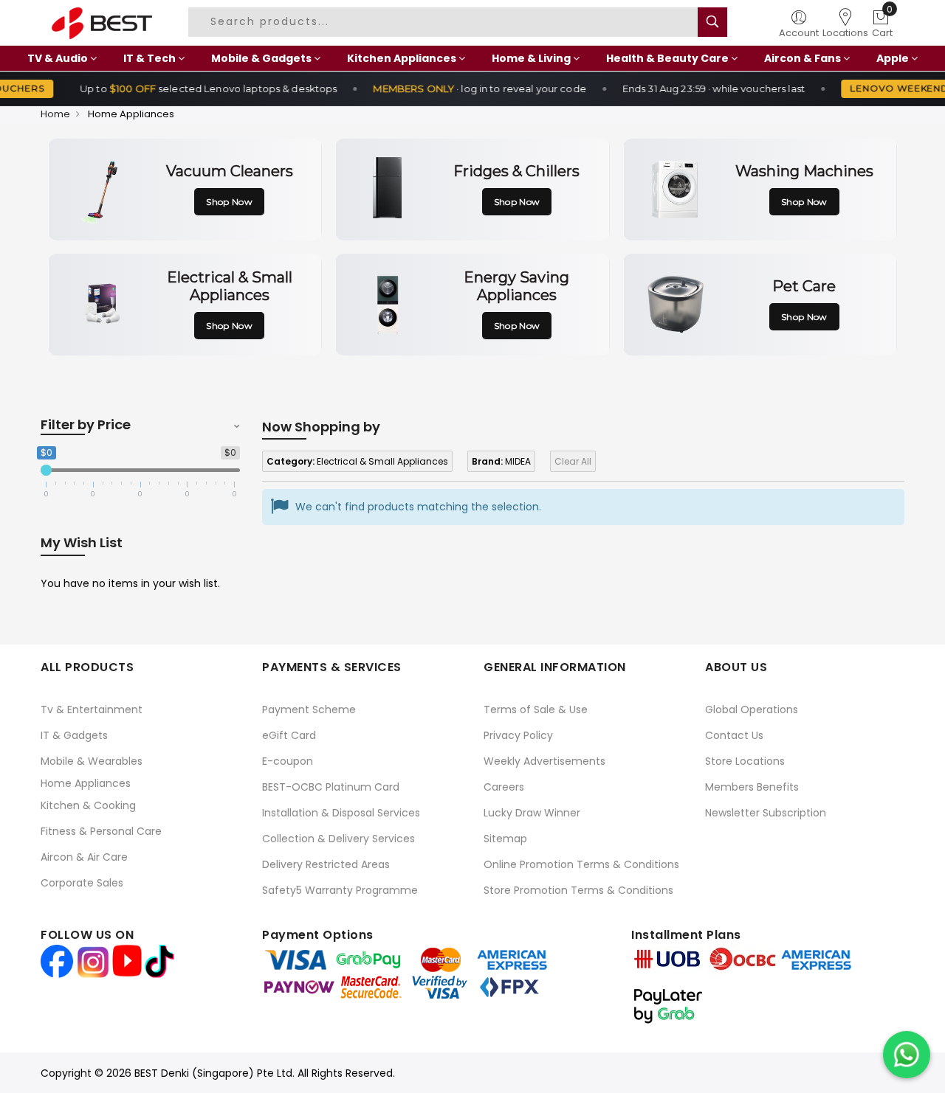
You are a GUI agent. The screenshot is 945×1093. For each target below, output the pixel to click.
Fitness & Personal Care (101, 831)
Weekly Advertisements (544, 761)
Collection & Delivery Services (338, 838)
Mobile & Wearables (91, 761)
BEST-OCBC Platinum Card (330, 787)
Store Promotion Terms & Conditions (578, 890)
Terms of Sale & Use (536, 709)
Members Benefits (752, 787)
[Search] (712, 22)
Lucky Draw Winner (532, 812)
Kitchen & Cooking (88, 805)
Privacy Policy (518, 735)
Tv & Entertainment (91, 709)
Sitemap (505, 838)
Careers (504, 787)
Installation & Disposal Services (341, 812)
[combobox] (449, 22)
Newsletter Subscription (765, 812)
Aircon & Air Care (84, 857)
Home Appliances (86, 783)
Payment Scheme (309, 709)
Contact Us (734, 735)
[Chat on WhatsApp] (906, 1054)
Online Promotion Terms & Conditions (581, 864)
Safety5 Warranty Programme (340, 890)
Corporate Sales (82, 882)
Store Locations (745, 761)
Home (55, 114)
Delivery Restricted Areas (326, 864)
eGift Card (289, 735)
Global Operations (751, 709)
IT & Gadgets (74, 735)
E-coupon (287, 761)
